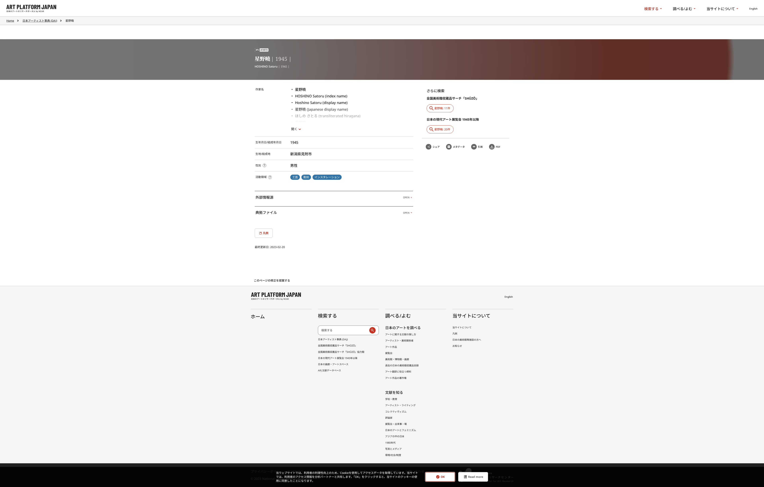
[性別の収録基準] (264, 165)
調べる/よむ (682, 9)
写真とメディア (393, 449)
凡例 (454, 333)
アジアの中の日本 (394, 436)
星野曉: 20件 (442, 129)
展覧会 (388, 353)
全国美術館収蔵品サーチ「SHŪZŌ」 (337, 345)
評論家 (388, 418)
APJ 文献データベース (329, 370)
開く (294, 129)
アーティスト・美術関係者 (399, 340)
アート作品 (391, 347)
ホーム (258, 316)
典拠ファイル (332, 212)
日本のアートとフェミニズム (400, 430)
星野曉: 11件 (442, 108)
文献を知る (394, 392)
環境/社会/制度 (393, 455)
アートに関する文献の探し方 (400, 334)
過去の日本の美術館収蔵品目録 (402, 365)
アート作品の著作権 (395, 378)
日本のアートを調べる (403, 327)
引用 (480, 147)
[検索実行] (372, 330)
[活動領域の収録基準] (270, 177)
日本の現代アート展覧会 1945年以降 (337, 358)
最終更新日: (262, 247)
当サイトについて (721, 9)
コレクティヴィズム (395, 411)
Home (10, 20)
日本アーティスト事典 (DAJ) (39, 20)
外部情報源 (332, 197)
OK (443, 477)
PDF (498, 147)
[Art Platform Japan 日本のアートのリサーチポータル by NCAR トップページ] (31, 9)
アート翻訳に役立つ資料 (398, 371)
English (753, 8)
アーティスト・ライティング (400, 405)
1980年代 (390, 442)
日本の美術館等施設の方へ (466, 339)
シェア (436, 147)
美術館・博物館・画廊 (397, 359)
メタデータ (459, 147)
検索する (651, 9)
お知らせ (457, 346)
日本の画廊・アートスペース (333, 364)
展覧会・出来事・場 (396, 424)
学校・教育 (391, 399)
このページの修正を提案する (272, 280)
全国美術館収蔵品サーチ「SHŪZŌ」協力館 (341, 352)
